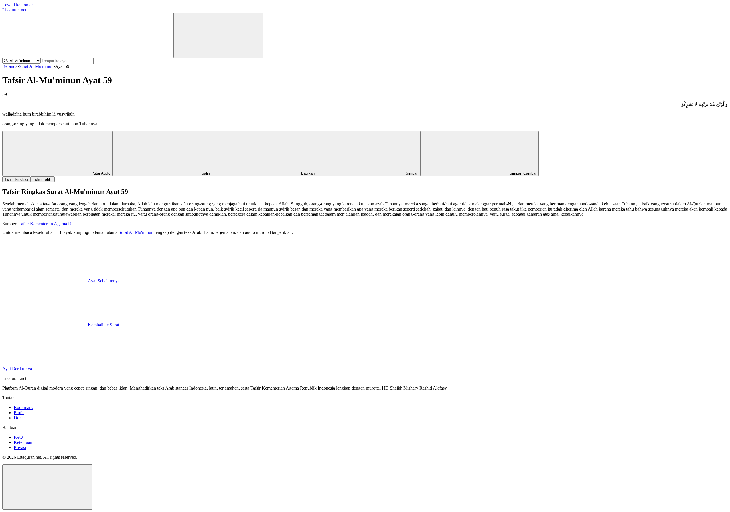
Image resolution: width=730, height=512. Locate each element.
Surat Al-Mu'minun (36, 66)
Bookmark (23, 407)
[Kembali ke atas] (47, 487)
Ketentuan (23, 442)
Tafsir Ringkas (16, 179)
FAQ (18, 437)
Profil (19, 412)
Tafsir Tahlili (42, 179)
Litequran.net (14, 9)
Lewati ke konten (18, 4)
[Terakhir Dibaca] (45, 54)
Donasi (20, 417)
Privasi (20, 447)
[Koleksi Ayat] (130, 54)
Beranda (9, 66)
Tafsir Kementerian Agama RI (46, 223)
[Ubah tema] (218, 35)
